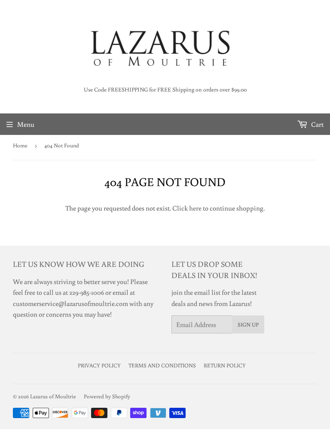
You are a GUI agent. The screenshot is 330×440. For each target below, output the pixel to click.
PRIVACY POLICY (99, 365)
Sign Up (248, 324)
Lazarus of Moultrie (53, 396)
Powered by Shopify (107, 396)
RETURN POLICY (225, 365)
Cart (317, 124)
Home (20, 145)
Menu (25, 124)
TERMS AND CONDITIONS (162, 365)
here (195, 208)
